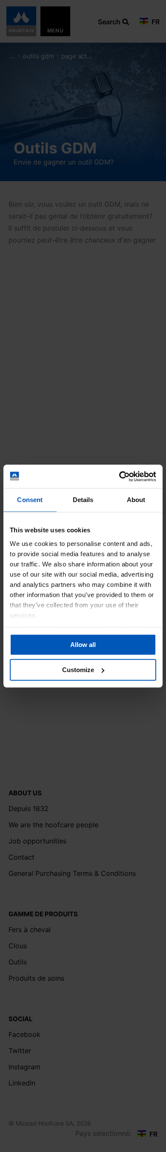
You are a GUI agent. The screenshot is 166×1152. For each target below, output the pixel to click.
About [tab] (136, 499)
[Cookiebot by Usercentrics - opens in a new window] (119, 476)
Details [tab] (83, 499)
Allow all (83, 644)
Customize (78, 669)
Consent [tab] (30, 499)
